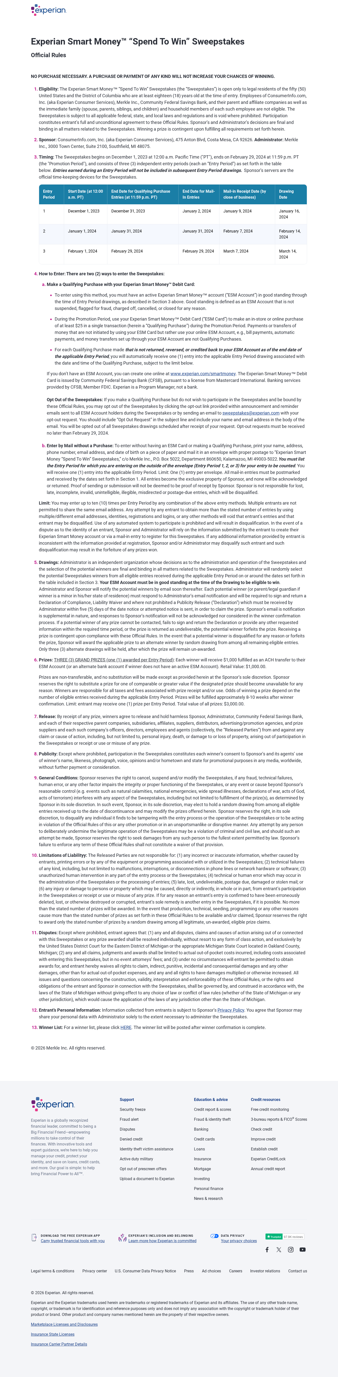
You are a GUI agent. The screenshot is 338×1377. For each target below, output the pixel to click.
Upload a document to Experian (147, 1178)
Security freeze (132, 1109)
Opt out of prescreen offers (143, 1169)
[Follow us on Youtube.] (303, 1250)
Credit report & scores (212, 1109)
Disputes (127, 1129)
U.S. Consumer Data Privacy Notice (145, 1271)
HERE (126, 1027)
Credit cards (204, 1139)
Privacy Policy (230, 1010)
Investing (202, 1178)
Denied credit (131, 1139)
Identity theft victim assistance (146, 1149)
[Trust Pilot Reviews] (285, 1237)
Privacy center (94, 1271)
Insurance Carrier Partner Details (59, 1344)
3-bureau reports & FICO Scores (279, 1119)
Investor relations (265, 1271)
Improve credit (263, 1139)
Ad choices (211, 1271)
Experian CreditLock (268, 1159)
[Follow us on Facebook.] (267, 1250)
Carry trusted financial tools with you (73, 1240)
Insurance (202, 1159)
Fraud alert (129, 1119)
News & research (208, 1198)
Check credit (261, 1129)
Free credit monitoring (270, 1109)
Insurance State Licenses (52, 1334)
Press (189, 1271)
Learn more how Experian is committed (162, 1240)
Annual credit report (268, 1169)
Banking (201, 1129)
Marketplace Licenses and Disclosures (64, 1324)
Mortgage (202, 1169)
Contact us (297, 1271)
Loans (199, 1149)
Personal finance (208, 1188)
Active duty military (136, 1159)
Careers (235, 1271)
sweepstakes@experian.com (251, 413)
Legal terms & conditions (52, 1271)
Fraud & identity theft (212, 1119)
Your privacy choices (239, 1240)
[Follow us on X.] (279, 1250)
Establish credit (264, 1149)
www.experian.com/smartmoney (203, 373)
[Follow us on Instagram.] (291, 1250)
